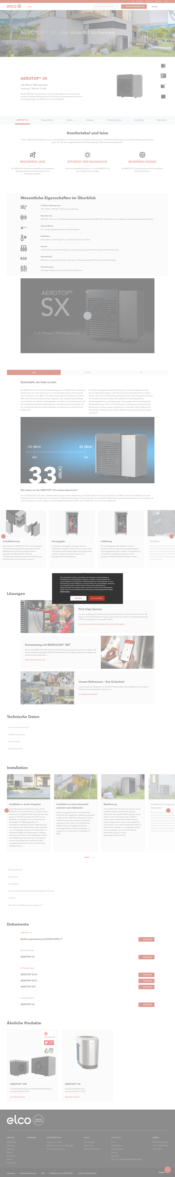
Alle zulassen (96, 598)
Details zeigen (65, 591)
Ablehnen (78, 598)
